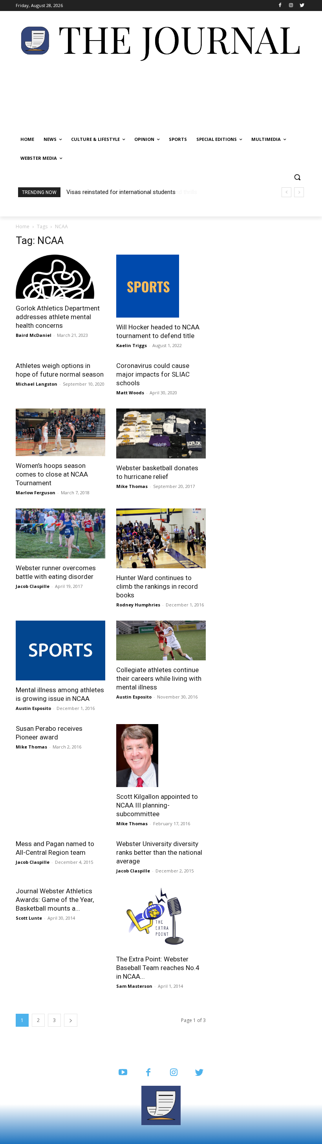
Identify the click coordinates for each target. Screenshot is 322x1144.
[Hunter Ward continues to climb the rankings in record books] (161, 538)
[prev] (286, 192)
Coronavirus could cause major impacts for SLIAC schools (153, 374)
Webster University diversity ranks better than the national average (159, 852)
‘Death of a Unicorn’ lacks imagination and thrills (128, 192)
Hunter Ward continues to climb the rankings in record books (157, 586)
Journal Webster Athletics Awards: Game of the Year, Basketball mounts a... (55, 899)
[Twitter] (301, 5)
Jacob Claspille (32, 586)
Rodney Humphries (138, 605)
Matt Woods (130, 393)
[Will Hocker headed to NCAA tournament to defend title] (161, 286)
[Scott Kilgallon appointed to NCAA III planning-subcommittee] (161, 755)
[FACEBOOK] (148, 1073)
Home (22, 226)
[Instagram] (290, 5)
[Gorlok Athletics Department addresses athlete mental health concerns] (60, 277)
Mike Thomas (132, 486)
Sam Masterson (134, 986)
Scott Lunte (29, 918)
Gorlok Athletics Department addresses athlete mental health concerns (58, 316)
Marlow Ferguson (35, 492)
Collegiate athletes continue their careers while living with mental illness (158, 678)
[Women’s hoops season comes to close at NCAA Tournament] (60, 432)
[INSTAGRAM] (174, 1073)
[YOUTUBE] (123, 1073)
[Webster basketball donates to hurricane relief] (161, 433)
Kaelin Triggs (131, 345)
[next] (299, 192)
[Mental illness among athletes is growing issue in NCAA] (60, 650)
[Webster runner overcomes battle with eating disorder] (60, 533)
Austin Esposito (33, 708)
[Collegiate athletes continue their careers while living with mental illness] (161, 640)
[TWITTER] (199, 1073)
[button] (297, 177)
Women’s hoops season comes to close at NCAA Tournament (52, 474)
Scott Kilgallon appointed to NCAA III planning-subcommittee (157, 805)
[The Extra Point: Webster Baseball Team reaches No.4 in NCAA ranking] (161, 918)
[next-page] (70, 1020)
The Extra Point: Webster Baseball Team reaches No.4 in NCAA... (157, 967)
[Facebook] (280, 5)
